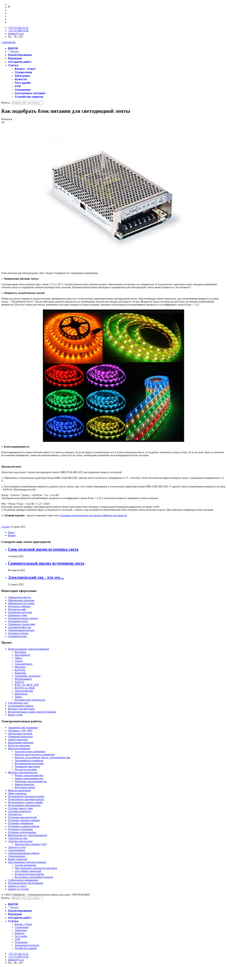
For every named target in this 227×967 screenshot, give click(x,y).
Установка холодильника (22, 832)
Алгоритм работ (19, 61)
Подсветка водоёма (26, 769)
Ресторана (20, 652)
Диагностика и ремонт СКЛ (31, 844)
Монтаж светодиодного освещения (35, 754)
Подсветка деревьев (19, 606)
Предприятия (22, 655)
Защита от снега (17, 886)
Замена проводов (24, 784)
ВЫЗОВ (13, 48)
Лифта (18, 696)
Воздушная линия (25, 787)
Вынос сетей (15, 714)
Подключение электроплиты (24, 805)
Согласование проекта (20, 705)
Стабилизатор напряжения (23, 880)
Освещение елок (17, 636)
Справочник (23, 72)
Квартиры (20, 672)
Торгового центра (18, 633)
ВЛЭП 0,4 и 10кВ (25, 687)
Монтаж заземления (19, 790)
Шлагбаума (21, 693)
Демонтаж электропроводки (31, 781)
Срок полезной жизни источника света (43, 549)
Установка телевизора (20, 829)
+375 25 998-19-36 (18, 30)
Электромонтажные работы (23, 853)
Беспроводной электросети (30, 699)
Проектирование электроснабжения (28, 649)
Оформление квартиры (21, 600)
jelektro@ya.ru (16, 33)
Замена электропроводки (29, 778)
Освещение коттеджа (20, 612)
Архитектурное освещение (30, 751)
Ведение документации (21, 708)
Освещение (23, 89)
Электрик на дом (17, 838)
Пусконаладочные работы (29, 874)
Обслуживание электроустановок (27, 862)
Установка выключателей (22, 817)
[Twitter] (9, 7)
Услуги (15, 51)
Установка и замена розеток (23, 826)
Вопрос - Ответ (25, 68)
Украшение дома (17, 615)
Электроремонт (17, 856)
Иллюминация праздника (29, 763)
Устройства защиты (29, 96)
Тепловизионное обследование (25, 883)
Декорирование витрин (21, 630)
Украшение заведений (27, 766)
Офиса (18, 658)
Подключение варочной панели (26, 799)
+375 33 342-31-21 (18, 27)
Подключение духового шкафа (25, 802)
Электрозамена (16, 850)
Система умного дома (20, 808)
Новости (21, 79)
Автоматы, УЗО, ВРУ (20, 730)
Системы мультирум (19, 811)
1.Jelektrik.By (8, 42)
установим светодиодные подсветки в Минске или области (93, 515)
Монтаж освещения (19, 748)
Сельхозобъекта (23, 663)
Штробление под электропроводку (28, 835)
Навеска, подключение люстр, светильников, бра (42, 757)
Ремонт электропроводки (29, 775)
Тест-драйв (23, 82)
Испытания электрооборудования (34, 877)
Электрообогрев (24, 690)
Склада (19, 661)
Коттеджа (20, 669)
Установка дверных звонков (24, 820)
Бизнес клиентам (17, 859)
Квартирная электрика (21, 742)
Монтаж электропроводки (23, 772)
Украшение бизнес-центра (23, 618)
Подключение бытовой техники (26, 796)
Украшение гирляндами (21, 624)
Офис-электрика (17, 793)
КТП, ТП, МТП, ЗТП (27, 684)
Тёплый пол (15, 814)
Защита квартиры (18, 739)
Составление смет (18, 702)
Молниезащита (23, 678)
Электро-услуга (17, 847)
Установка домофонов (20, 823)
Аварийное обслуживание (23, 727)
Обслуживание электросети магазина (36, 868)
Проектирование (20, 54)
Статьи (13, 65)
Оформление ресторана (21, 603)
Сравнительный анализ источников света (46, 563)
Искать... (6, 102)
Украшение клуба (18, 621)
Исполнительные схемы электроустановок (32, 711)
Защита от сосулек (18, 889)
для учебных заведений (28, 871)
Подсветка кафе (17, 609)
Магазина (20, 666)
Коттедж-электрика (19, 745)
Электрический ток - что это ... (36, 577)
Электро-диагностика (20, 841)
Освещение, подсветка (27, 675)
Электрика (22, 75)
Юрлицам (15, 58)
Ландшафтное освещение (29, 760)
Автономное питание (30, 93)
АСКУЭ (19, 681)
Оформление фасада (19, 597)
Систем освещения (25, 865)
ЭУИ (18, 86)
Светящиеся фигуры (19, 627)
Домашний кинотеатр (20, 736)
